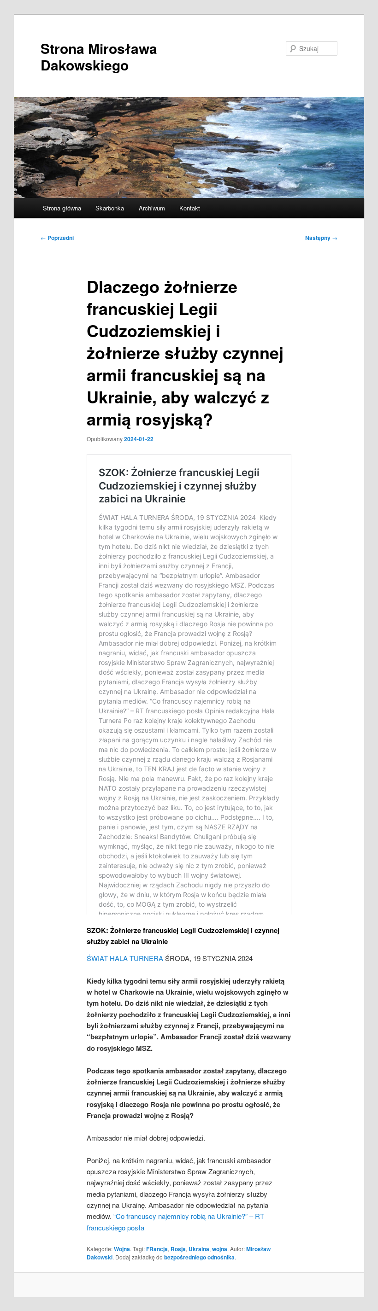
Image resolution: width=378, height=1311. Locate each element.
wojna (219, 1249)
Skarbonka (109, 208)
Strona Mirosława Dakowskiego (99, 56)
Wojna (122, 1249)
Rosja (178, 1249)
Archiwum (152, 208)
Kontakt (189, 208)
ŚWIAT (97, 958)
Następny (321, 237)
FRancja (157, 1249)
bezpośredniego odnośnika (199, 1257)
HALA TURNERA (136, 958)
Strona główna (62, 208)
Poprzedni (57, 237)
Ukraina (199, 1249)
